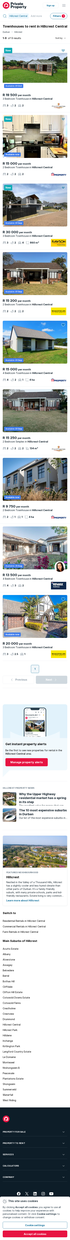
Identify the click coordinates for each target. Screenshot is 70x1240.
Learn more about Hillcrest (22, 900)
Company (8, 1177)
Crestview (8, 1013)
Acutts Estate (10, 948)
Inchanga (8, 1040)
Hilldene (7, 1035)
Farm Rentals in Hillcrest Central (20, 931)
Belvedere (8, 970)
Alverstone (9, 959)
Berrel (6, 975)
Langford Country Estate (17, 1051)
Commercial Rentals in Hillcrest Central (24, 926)
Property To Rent (14, 1143)
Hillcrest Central (12, 1024)
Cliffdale (7, 986)
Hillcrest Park (10, 1030)
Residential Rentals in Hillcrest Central (24, 920)
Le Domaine (9, 1057)
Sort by (59, 38)
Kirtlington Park (11, 1046)
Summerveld (9, 1089)
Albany (7, 954)
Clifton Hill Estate (12, 992)
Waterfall (8, 1094)
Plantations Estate (13, 1078)
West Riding (9, 1100)
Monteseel (8, 1062)
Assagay (7, 965)
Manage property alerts (26, 762)
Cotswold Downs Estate (16, 997)
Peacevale (8, 1073)
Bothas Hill (9, 981)
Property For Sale (14, 1132)
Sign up (51, 5)
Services (8, 1154)
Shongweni (9, 1084)
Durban (6, 32)
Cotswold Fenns (12, 1003)
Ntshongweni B (11, 1067)
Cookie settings (35, 1225)
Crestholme (9, 1008)
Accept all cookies (35, 1234)
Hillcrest (18, 32)
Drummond (9, 1019)
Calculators (11, 1166)
